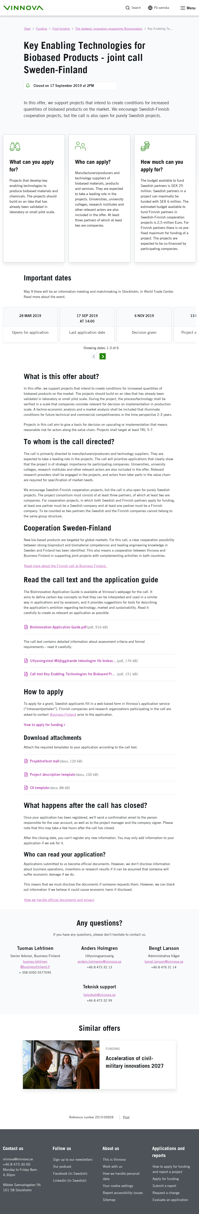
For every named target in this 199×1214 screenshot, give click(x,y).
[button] (23, 7)
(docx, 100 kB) (64, 774)
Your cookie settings (118, 1186)
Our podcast (62, 1166)
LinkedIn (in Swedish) (69, 1180)
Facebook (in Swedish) (70, 1173)
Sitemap (109, 1200)
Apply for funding (166, 1179)
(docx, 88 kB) (50, 788)
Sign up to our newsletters (73, 1159)
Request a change (166, 1193)
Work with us (112, 1166)
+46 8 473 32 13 (99, 967)
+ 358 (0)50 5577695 (35, 972)
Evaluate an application (170, 1200)
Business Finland (63, 714)
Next (103, 356)
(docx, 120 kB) (56, 761)
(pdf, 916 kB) (69, 627)
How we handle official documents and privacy (59, 900)
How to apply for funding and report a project (171, 1169)
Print (126, 1117)
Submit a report (164, 1186)
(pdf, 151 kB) (84, 674)
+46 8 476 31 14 (163, 967)
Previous (94, 356)
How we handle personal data (121, 1176)
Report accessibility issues (123, 1193)
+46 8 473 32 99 (99, 1000)
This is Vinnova (114, 1159)
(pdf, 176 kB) (84, 661)
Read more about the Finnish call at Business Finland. (65, 566)
